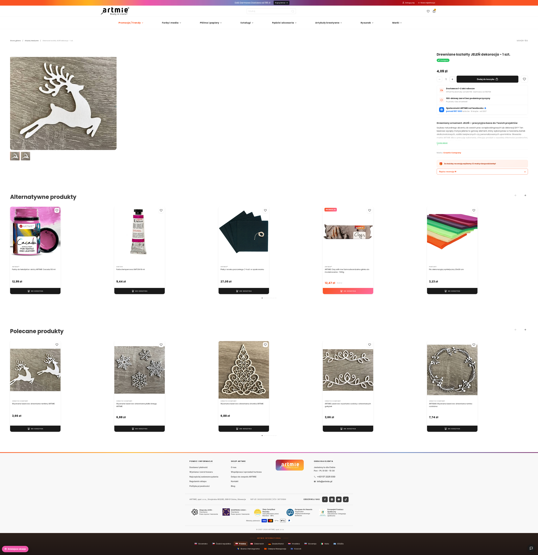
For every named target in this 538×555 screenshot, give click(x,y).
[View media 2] (25, 156)
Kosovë (296, 548)
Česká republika (221, 543)
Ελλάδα (338, 543)
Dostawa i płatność (198, 467)
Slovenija (310, 543)
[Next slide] (525, 195)
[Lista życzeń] (428, 11)
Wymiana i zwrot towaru (201, 472)
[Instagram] (332, 499)
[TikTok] (346, 499)
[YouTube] (339, 499)
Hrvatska (294, 543)
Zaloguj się (409, 3)
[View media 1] (15, 156)
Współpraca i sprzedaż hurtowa (246, 472)
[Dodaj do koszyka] (35, 291)
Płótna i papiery (209, 22)
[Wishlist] (524, 79)
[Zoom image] (63, 106)
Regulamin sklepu (198, 481)
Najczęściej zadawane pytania (203, 476)
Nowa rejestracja (428, 3)
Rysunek (366, 22)
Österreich (257, 543)
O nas (233, 467)
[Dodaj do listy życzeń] (56, 210)
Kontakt (234, 481)
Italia (325, 543)
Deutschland (276, 543)
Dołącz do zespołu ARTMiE (244, 476)
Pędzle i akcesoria (283, 22)
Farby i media (170, 22)
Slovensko (201, 543)
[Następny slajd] (55, 236)
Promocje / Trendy (130, 22)
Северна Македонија (275, 548)
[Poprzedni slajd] (15, 236)
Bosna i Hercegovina (248, 548)
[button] (262, 435)
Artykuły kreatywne (327, 22)
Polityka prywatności (199, 486)
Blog (233, 486)
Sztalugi (245, 22)
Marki (395, 22)
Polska (240, 543)
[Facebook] (325, 499)
